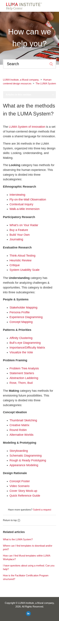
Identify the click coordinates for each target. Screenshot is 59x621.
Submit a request (42, 509)
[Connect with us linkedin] (28, 613)
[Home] (23, 5)
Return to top (10, 520)
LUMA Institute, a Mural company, (21, 79)
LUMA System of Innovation (27, 126)
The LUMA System (46, 83)
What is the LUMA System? (18, 539)
